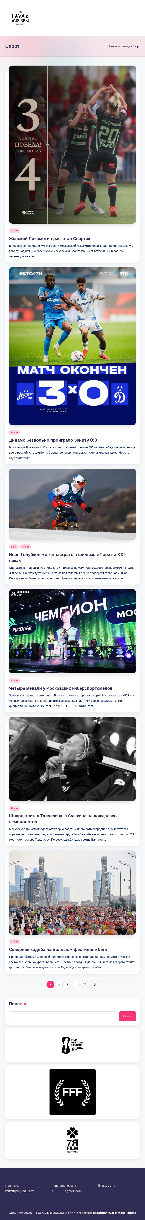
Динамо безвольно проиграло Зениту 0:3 (53, 440)
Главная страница (119, 46)
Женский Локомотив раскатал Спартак (49, 238)
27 (84, 984)
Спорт (14, 230)
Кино (14, 546)
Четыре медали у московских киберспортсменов (61, 688)
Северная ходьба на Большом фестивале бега (58, 949)
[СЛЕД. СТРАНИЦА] (94, 984)
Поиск (15, 1003)
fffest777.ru (106, 1186)
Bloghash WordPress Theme (115, 1213)
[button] (94, 984)
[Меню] (137, 18)
